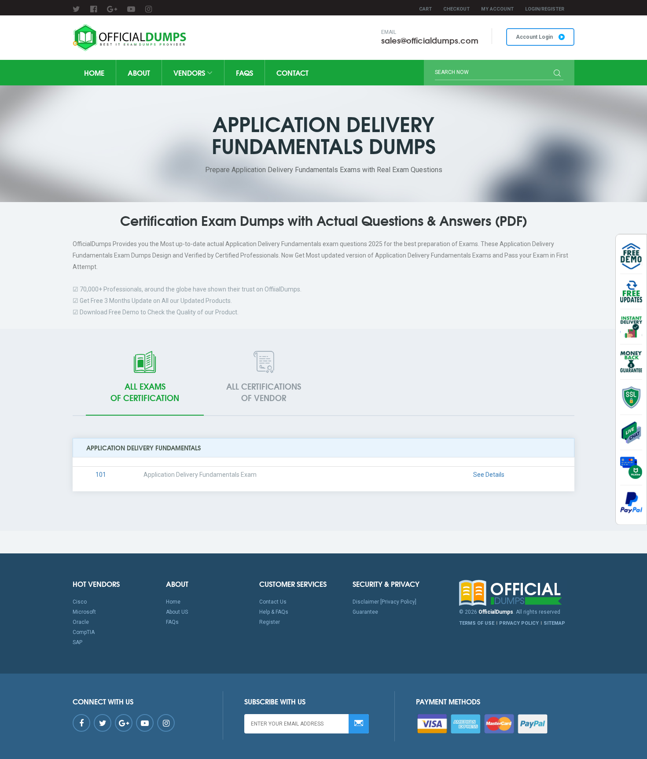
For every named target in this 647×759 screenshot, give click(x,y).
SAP (77, 642)
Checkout (456, 9)
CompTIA (84, 632)
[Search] (557, 74)
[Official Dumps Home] (517, 593)
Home (94, 72)
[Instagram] (148, 9)
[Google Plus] (112, 9)
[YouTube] (131, 9)
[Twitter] (76, 9)
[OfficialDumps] (130, 37)
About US (177, 612)
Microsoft (84, 612)
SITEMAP (554, 623)
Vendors (190, 72)
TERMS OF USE (476, 623)
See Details (488, 474)
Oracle (81, 622)
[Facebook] (93, 9)
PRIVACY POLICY (519, 623)
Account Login (535, 37)
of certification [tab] (144, 392)
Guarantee (365, 612)
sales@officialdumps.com (429, 40)
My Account (497, 9)
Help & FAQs (273, 612)
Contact (292, 72)
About (139, 72)
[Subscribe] (359, 723)
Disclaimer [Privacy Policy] (384, 602)
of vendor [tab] (263, 392)
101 (101, 474)
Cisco (80, 602)
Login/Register (544, 9)
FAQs (244, 72)
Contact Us (273, 602)
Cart (425, 9)
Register (269, 622)
